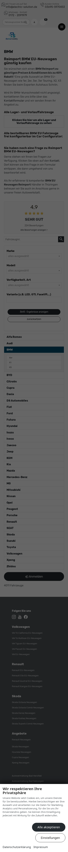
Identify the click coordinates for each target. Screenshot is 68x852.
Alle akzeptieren (48, 827)
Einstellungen (50, 838)
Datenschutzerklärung (17, 847)
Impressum (41, 847)
